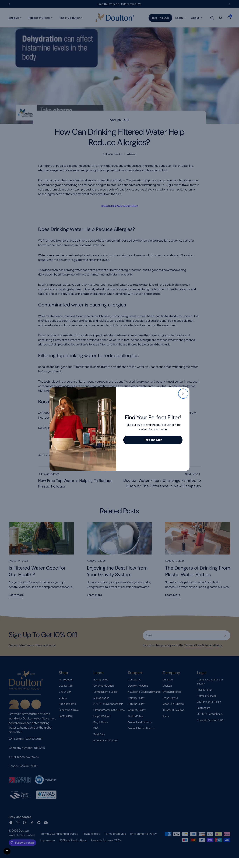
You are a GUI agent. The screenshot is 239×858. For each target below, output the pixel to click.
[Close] (183, 393)
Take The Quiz (153, 440)
